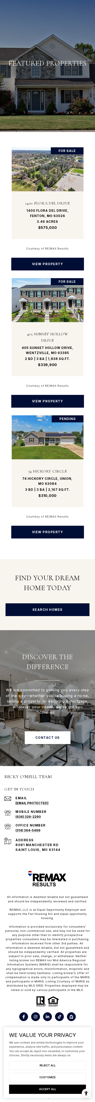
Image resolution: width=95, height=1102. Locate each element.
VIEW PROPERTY (47, 264)
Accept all (47, 1089)
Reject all (48, 1065)
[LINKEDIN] (47, 1016)
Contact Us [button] (47, 737)
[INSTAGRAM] (35, 1016)
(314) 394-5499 (27, 830)
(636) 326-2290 (28, 817)
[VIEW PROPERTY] (47, 260)
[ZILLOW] (71, 1016)
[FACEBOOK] (23, 1016)
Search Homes (47, 609)
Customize (47, 1077)
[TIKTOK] (59, 1016)
